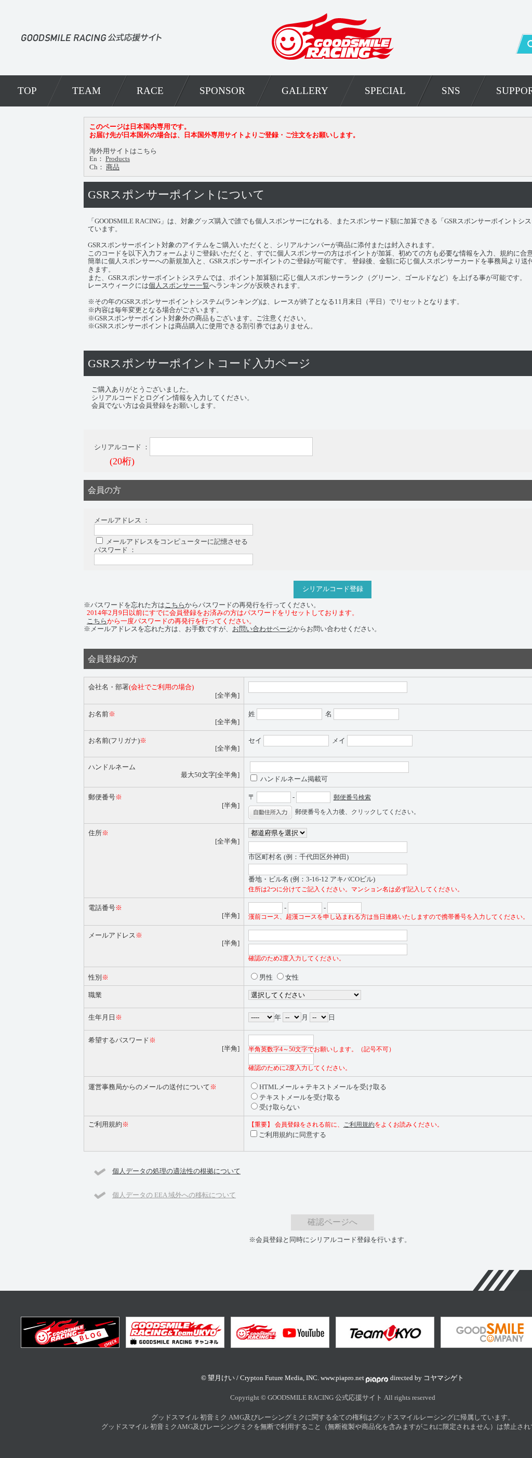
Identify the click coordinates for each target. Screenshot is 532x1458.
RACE (150, 90)
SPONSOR (222, 90)
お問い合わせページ (262, 629)
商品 (112, 167)
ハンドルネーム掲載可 (294, 779)
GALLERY (305, 90)
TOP (27, 90)
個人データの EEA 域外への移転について (174, 1195)
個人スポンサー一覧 (179, 285)
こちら (175, 605)
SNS (451, 90)
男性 (266, 977)
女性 (292, 977)
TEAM (86, 90)
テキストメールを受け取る (299, 1097)
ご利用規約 (359, 1124)
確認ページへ (332, 1222)
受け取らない (279, 1107)
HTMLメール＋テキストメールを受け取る (323, 1087)
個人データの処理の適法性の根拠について (176, 1171)
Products (117, 159)
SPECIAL (385, 90)
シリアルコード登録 (332, 589)
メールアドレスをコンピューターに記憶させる (177, 541)
